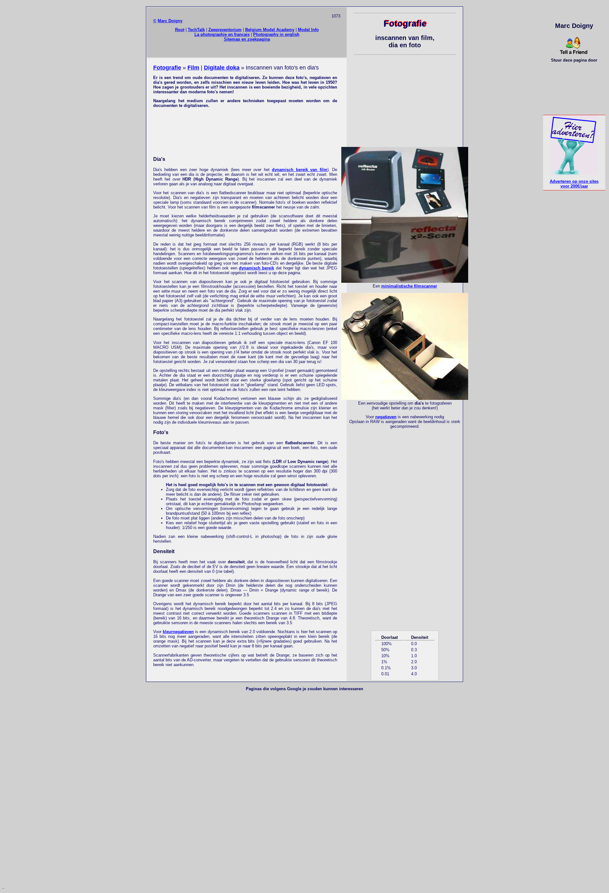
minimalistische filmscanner (409, 286)
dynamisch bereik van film (299, 169)
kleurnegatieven (178, 631)
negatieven (385, 416)
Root (179, 29)
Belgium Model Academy (269, 29)
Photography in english (276, 34)
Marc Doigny (170, 20)
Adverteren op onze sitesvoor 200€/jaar (574, 184)
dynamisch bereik (256, 268)
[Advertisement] (245, 131)
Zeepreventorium (225, 29)
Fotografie (167, 67)
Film (193, 67)
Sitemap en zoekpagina (247, 39)
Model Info (308, 29)
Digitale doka (221, 67)
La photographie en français (222, 34)
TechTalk (196, 29)
